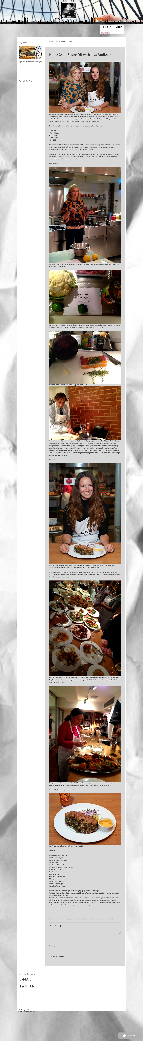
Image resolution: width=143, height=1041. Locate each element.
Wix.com (32, 1011)
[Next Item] (39, 52)
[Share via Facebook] (50, 926)
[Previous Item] (23, 52)
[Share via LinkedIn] (61, 926)
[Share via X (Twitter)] (56, 926)
